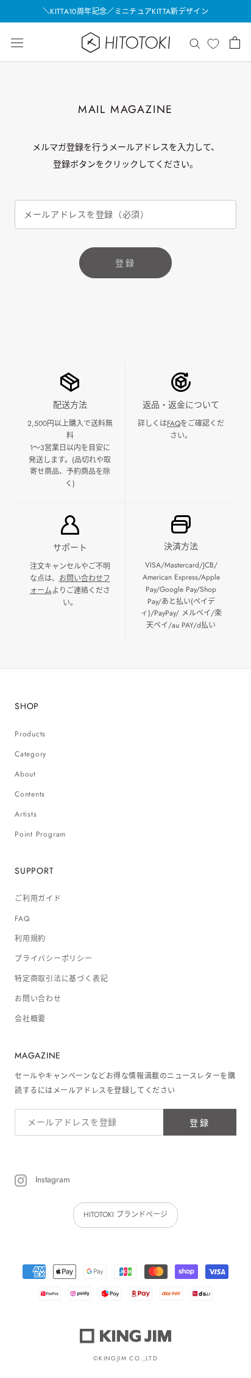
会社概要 (30, 1018)
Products (30, 733)
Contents (30, 794)
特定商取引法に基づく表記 (61, 978)
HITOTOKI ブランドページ (125, 1214)
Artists (26, 814)
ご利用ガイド (38, 898)
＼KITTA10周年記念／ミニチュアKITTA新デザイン (125, 11)
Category (30, 754)
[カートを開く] (235, 42)
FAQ (173, 423)
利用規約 (30, 938)
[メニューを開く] (17, 42)
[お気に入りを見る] (213, 43)
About (25, 774)
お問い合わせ (38, 998)
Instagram (51, 1179)
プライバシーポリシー (54, 958)
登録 (125, 263)
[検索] (194, 42)
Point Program (40, 834)
